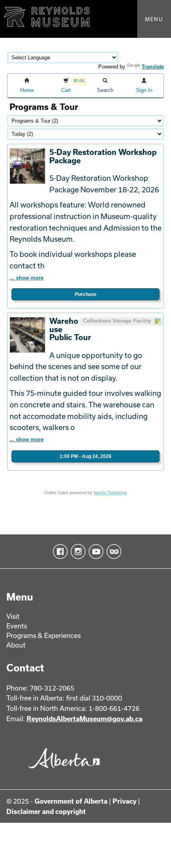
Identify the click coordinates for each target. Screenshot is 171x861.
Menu (154, 19)
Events (16, 626)
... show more (26, 278)
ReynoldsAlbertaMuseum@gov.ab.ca (84, 718)
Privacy (124, 801)
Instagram (77, 552)
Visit (12, 616)
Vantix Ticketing (110, 492)
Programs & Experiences (43, 635)
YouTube (94, 552)
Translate (153, 67)
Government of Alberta (71, 801)
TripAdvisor (112, 552)
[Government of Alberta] (61, 771)
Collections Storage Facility (118, 321)
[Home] (85, 19)
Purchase (86, 294)
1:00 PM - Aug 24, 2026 (85, 456)
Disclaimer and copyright (46, 811)
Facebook (59, 552)
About (15, 645)
